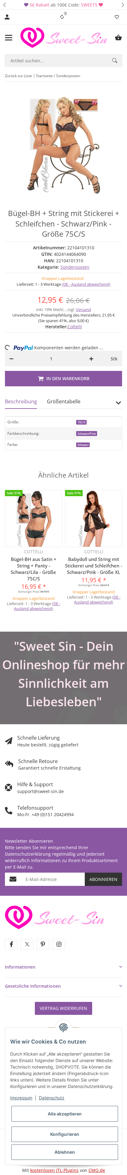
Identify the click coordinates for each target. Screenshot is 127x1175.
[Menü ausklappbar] (8, 37)
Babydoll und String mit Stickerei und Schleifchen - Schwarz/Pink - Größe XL (93, 565)
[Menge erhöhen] (91, 358)
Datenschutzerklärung (28, 854)
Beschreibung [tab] (21, 401)
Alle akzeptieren (65, 1113)
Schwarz (83, 445)
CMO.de (96, 1170)
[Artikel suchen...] (114, 60)
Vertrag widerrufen (63, 1008)
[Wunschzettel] (116, 17)
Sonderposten (74, 267)
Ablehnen (65, 1152)
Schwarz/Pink (87, 434)
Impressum (21, 1097)
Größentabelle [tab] (63, 401)
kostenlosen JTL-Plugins (54, 1170)
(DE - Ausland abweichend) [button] (86, 284)
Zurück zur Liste (18, 75)
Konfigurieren (64, 1134)
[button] (4, 5)
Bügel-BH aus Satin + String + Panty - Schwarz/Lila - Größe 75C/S (33, 569)
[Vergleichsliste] (61, 17)
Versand (83, 309)
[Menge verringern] (11, 358)
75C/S (81, 422)
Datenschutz (51, 1097)
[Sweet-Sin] (54, 917)
